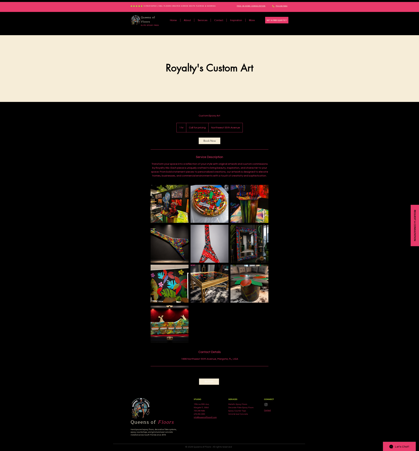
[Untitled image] (170, 204)
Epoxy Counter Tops (237, 410)
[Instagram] (266, 405)
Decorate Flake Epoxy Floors (241, 407)
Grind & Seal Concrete (238, 414)
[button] (251, 6)
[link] (209, 141)
